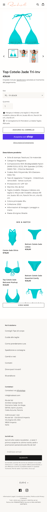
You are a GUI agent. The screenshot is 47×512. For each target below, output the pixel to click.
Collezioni (24, 498)
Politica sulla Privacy (37, 496)
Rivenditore (10, 376)
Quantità (6, 102)
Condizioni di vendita (23, 496)
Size (4, 91)
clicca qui (31, 468)
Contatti (8, 363)
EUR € (22, 482)
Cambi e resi (10, 356)
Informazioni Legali (9, 496)
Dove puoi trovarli (13, 369)
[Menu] (4, 4)
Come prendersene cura (15, 344)
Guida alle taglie (12, 337)
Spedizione (21, 80)
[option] (13, 53)
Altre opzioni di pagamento (23, 143)
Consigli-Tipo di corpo (14, 331)
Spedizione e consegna (15, 350)
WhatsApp (21, 390)
